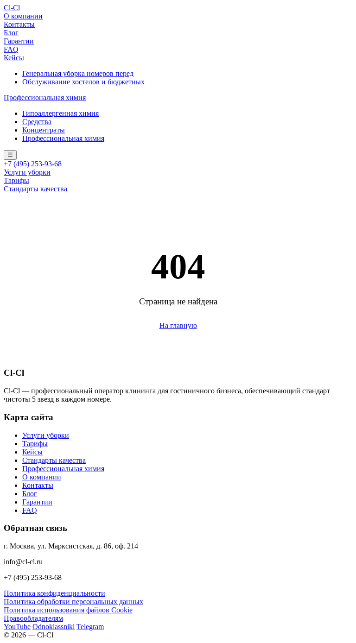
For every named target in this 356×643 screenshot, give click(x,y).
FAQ (11, 49)
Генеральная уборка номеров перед (78, 73)
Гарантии (19, 41)
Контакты (19, 24)
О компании (23, 16)
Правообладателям (33, 618)
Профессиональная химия (45, 97)
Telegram (90, 626)
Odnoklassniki (53, 626)
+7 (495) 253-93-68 (33, 164)
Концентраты (43, 130)
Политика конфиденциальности (54, 593)
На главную (178, 325)
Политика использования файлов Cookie (68, 610)
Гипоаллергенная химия (60, 113)
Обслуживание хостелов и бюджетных (83, 82)
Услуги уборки (27, 172)
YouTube (17, 626)
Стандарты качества (35, 189)
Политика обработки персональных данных (73, 601)
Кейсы (14, 58)
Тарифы (16, 180)
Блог (11, 33)
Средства (36, 122)
